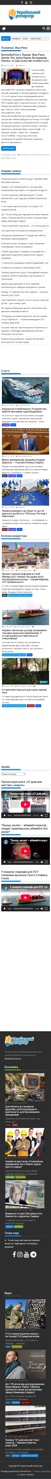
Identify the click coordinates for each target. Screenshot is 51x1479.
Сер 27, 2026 (9, 405)
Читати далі (9, 148)
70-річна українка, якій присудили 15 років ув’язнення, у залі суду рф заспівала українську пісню (24, 198)
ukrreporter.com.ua (13, 1058)
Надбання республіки (29, 1455)
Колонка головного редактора (20, 595)
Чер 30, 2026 (9, 507)
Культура (7, 155)
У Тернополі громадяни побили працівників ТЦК (24, 262)
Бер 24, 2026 (9, 570)
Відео (5, 476)
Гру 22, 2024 (9, 686)
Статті (13, 425)
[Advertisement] (25, 354)
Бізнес (8, 1125)
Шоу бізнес (25, 1402)
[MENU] (48, 28)
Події (14, 155)
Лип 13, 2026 (9, 456)
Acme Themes (27, 1474)
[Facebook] (15, 1256)
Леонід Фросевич (24, 456)
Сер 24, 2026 (12, 1436)
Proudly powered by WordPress (16, 1471)
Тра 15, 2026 (12, 1158)
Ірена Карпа (6, 158)
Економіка (10, 1177)
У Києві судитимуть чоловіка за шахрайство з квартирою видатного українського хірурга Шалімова (23, 254)
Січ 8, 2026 (8, 627)
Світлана (21, 65)
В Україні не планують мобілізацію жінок (21, 267)
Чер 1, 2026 (12, 1103)
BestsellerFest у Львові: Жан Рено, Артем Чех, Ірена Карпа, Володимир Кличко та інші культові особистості (25, 57)
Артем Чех (36, 155)
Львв (14, 158)
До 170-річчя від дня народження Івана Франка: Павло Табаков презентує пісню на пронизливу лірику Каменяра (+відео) (25, 217)
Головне (6, 425)
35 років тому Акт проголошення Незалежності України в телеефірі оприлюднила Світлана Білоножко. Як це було (24, 330)
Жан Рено (45, 155)
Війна (5, 529)
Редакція (21, 507)
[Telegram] (33, 1256)
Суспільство (20, 1177)
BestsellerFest (25, 155)
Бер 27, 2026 (12, 1210)
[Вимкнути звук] (42, 815)
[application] (25, 804)
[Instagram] (20, 1256)
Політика (30, 706)
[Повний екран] (46, 815)
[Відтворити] (4, 815)
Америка (9, 1226)
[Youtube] (27, 1256)
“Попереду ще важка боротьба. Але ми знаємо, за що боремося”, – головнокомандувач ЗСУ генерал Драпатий (24, 319)
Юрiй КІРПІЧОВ (23, 405)
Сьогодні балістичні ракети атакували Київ (22, 230)
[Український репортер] (3, 28)
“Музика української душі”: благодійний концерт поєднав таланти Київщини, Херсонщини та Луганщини (24, 275)
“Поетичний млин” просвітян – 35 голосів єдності (25, 225)
